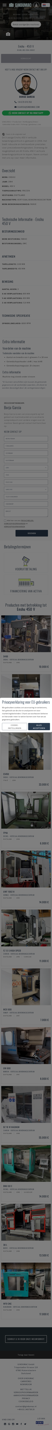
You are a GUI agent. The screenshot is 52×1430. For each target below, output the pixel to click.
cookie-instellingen (14, 726)
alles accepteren (39, 726)
